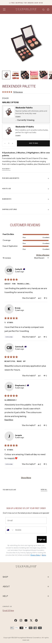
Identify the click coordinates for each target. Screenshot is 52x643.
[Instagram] (20, 620)
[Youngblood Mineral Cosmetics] (26, 566)
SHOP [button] (5, 577)
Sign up (41, 539)
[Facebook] (15, 620)
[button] (4, 9)
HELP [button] (5, 596)
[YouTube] (25, 620)
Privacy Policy (35, 555)
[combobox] (9, 530)
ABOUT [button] (6, 586)
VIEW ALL (44, 489)
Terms (44, 555)
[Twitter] (31, 620)
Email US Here (8, 610)
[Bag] (48, 9)
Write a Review (42, 255)
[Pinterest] (36, 620)
